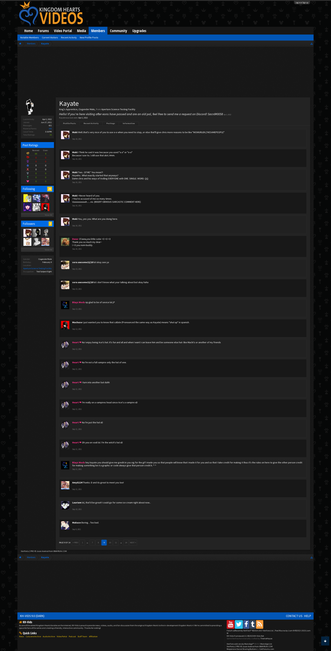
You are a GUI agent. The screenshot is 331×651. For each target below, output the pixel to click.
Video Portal (63, 30)
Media (81, 30)
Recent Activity (91, 123)
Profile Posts (69, 123)
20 (49, 189)
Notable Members (29, 37)
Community (118, 30)
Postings (110, 123)
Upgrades (139, 30)
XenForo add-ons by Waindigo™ (240, 644)
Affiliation (93, 636)
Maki (75, 132)
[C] (45, 198)
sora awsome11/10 (82, 262)
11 (116, 542)
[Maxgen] (36, 242)
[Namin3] (27, 242)
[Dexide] (36, 233)
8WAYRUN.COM (60, 551)
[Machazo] (45, 207)
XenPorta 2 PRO (27, 551)
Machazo (77, 322)
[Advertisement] (165, 73)
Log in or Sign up (302, 2)
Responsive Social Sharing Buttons (242, 649)
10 (110, 542)
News (21, 636)
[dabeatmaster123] (36, 207)
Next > (133, 542)
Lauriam (76, 502)
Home (28, 30)
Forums (43, 30)
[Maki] (27, 233)
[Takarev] (45, 233)
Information (129, 123)
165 (50, 128)
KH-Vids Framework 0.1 (245, 636)
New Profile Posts (89, 37)
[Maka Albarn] (36, 198)
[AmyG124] (45, 242)
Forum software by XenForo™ (250, 630)
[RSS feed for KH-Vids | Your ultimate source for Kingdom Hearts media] (259, 624)
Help (307, 616)
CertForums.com (266, 649)
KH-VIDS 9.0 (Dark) (32, 616)
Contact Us (294, 616)
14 (126, 542)
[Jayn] (27, 198)
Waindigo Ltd (266, 644)
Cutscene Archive (33, 636)
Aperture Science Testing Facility (37, 268)
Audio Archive (49, 636)
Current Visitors (50, 37)
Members (98, 30)
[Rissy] (27, 207)
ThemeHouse (266, 638)
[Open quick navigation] (311, 43)
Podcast (72, 636)
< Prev (75, 542)
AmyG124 (77, 482)
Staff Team (82, 636)
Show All (48, 215)
